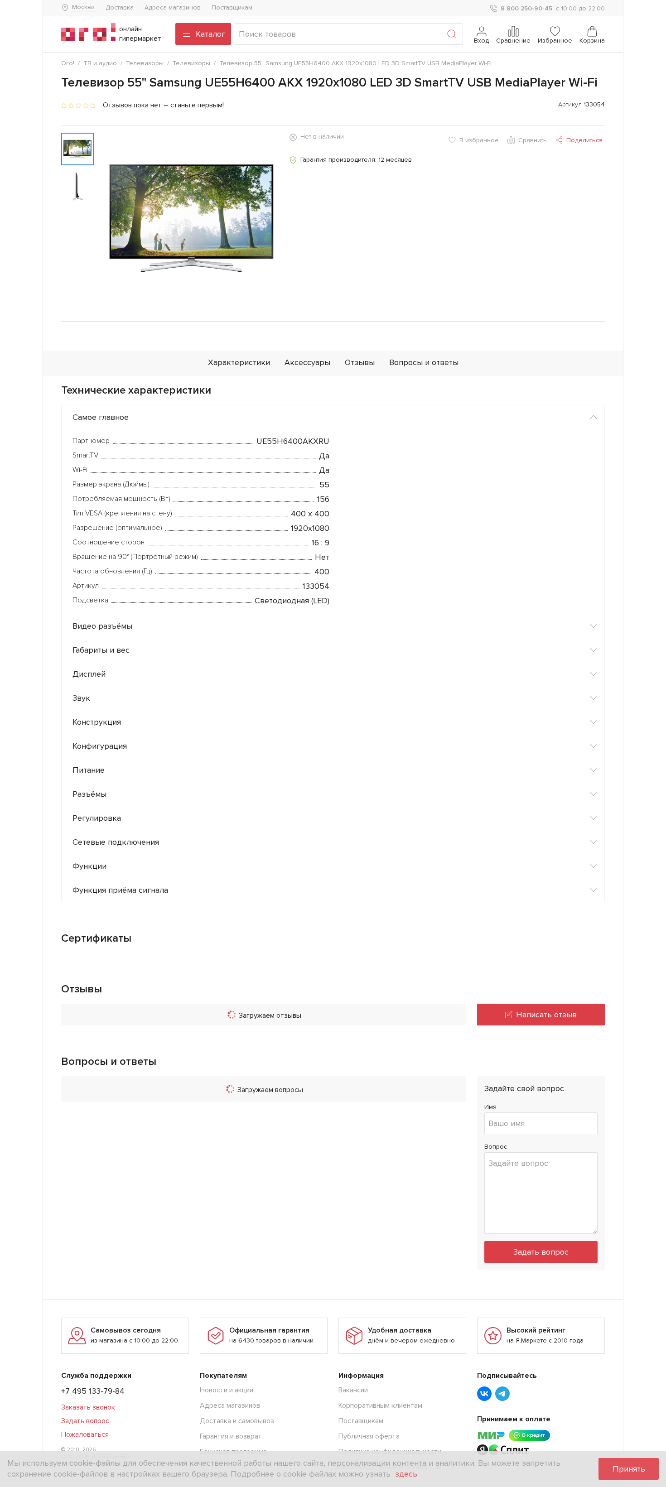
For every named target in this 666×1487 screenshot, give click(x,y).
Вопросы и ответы (423, 362)
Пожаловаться (85, 1434)
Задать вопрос (541, 1252)
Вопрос (495, 1146)
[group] (191, 218)
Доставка (120, 7)
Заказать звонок (88, 1407)
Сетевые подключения (115, 842)
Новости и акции (226, 1390)
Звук (81, 698)
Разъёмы (89, 794)
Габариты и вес (101, 650)
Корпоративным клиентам (380, 1405)
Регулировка (96, 818)
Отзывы (360, 362)
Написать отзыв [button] (546, 1015)
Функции (89, 866)
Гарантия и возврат (231, 1436)
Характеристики (239, 362)
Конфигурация (99, 746)
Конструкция (96, 722)
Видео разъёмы (102, 626)
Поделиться (584, 140)
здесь (406, 1474)
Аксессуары (307, 362)
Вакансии (353, 1390)
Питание (88, 770)
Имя (490, 1107)
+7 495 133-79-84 (93, 1391)
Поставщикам (232, 7)
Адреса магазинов (173, 7)
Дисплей (89, 674)
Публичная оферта (369, 1436)
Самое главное (100, 417)
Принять (629, 1469)
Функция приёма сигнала (120, 890)
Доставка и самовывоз (237, 1420)
